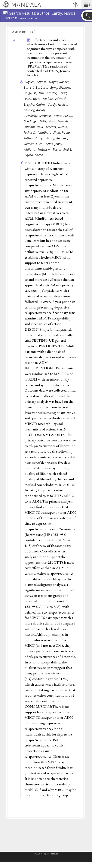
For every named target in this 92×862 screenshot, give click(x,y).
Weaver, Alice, (34, 144)
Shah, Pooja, (62, 132)
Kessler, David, (57, 93)
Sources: (12, 18)
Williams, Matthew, (38, 149)
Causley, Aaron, (35, 110)
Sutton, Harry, (34, 138)
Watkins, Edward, (55, 99)
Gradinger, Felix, (36, 121)
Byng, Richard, (61, 87)
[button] (86, 4)
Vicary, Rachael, (57, 138)
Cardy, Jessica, (58, 104)
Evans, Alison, (64, 116)
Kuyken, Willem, (36, 82)
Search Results (28, 18)
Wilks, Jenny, (54, 144)
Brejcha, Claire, (35, 104)
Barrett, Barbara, (36, 87)
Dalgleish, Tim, (35, 93)
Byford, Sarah (33, 155)
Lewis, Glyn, (32, 99)
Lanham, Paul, (34, 127)
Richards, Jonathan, (38, 132)
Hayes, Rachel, (59, 82)
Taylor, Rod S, (63, 149)
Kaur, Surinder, (60, 121)
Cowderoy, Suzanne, (38, 116)
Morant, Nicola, (57, 127)
